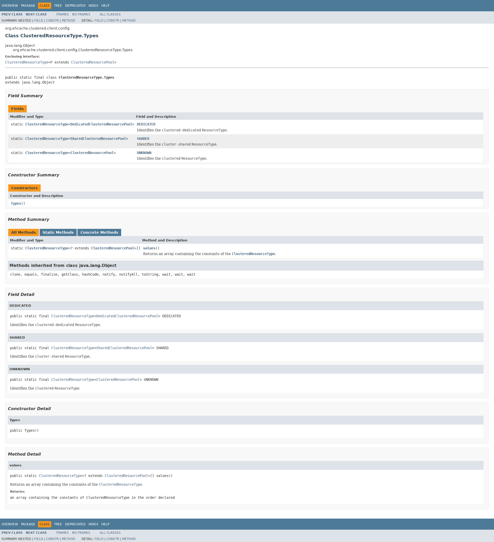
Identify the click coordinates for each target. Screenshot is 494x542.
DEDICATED (146, 124)
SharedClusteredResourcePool (98, 139)
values (149, 248)
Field (38, 20)
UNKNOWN (144, 153)
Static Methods (58, 232)
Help (105, 5)
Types (16, 203)
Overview (10, 5)
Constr (52, 20)
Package (28, 5)
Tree (58, 5)
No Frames (81, 14)
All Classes (110, 14)
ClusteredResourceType (26, 62)
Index (93, 5)
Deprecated (75, 5)
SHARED (143, 139)
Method (68, 20)
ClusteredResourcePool (92, 62)
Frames (62, 14)
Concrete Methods (99, 232)
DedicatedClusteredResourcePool (101, 124)
